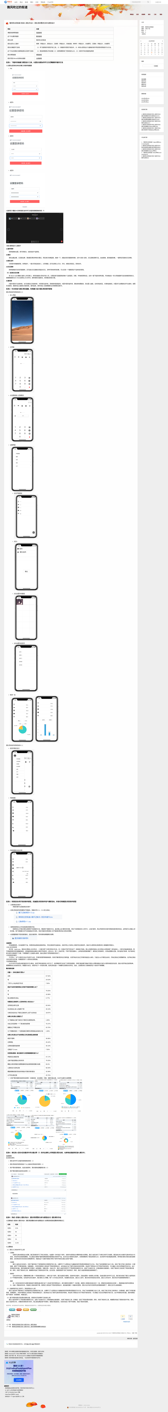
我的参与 (143, 82)
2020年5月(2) (145, 100)
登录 (27, 1344)
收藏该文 (26, 1309)
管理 (161, 14)
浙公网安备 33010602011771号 (77, 1407)
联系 (149, 14)
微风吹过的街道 (17, 7)
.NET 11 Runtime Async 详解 (12, 1392)
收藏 (133, 1333)
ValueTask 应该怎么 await (12, 1394)
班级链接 (39, 32)
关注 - (18, 1316)
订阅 (155, 14)
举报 (136, 1333)
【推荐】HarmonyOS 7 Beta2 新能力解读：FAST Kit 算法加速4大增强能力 (23, 1353)
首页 (137, 14)
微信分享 (33, 1309)
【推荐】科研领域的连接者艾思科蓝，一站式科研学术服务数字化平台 (22, 1358)
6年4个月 (147, 28)
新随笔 (143, 14)
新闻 (26, 2)
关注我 (19, 1309)
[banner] (8, 2)
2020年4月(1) (145, 102)
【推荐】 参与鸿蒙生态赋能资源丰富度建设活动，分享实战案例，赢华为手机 (24, 1351)
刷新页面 (129, 1338)
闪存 (36, 2)
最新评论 (143, 84)
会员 (15, 2)
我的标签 (143, 86)
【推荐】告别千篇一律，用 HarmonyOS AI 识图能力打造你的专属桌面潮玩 (23, 1355)
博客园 (131, 14)
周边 (21, 2)
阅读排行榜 (144, 109)
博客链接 (39, 54)
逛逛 (33, 1344)
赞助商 (43, 2)
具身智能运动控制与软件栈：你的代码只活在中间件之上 (19, 1388)
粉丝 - (13, 1316)
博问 (31, 2)
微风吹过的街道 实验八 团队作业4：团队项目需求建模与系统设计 (29, 1326)
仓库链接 (39, 58)
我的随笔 (143, 79)
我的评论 (143, 81)
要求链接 (39, 36)
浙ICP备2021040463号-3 (94, 1407)
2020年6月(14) (145, 98)
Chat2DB (50, 2)
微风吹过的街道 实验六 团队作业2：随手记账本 (24, 1324)
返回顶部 (135, 1338)
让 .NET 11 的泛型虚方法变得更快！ (14, 1390)
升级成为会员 (126, 1321)
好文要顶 (12, 1309)
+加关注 (8, 1319)
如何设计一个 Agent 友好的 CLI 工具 (14, 1396)
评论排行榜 (144, 137)
